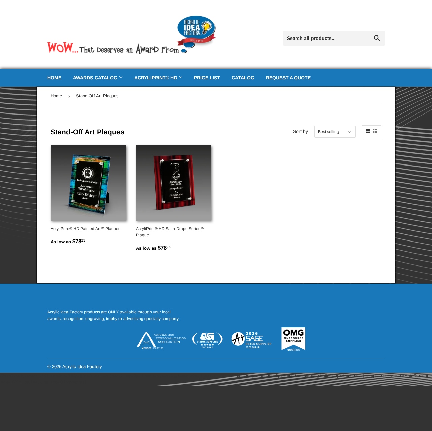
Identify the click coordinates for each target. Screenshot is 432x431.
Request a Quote (288, 77)
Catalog (243, 77)
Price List (207, 77)
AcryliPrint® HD (156, 77)
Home (54, 77)
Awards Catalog (96, 77)
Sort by (300, 131)
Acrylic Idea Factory (82, 366)
